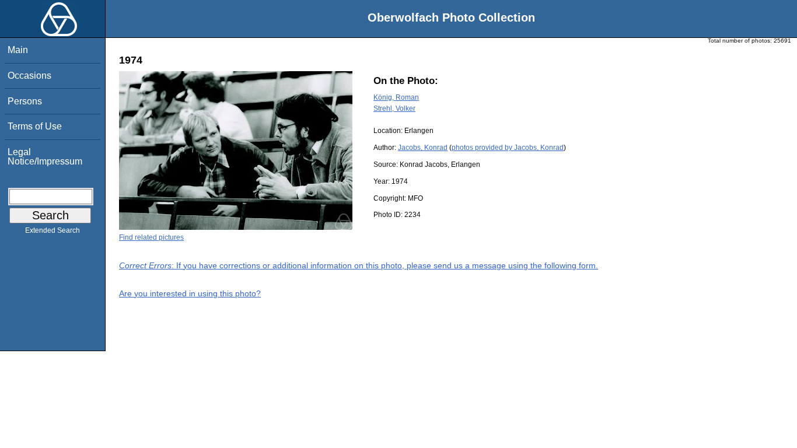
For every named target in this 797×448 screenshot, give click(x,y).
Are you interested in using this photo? (190, 293)
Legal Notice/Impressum (45, 156)
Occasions (29, 75)
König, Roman (396, 97)
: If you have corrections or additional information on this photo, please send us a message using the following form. (358, 265)
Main (18, 50)
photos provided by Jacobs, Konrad (508, 148)
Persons (25, 101)
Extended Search (52, 230)
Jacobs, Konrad (423, 148)
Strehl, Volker (394, 108)
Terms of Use (35, 126)
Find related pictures (151, 237)
